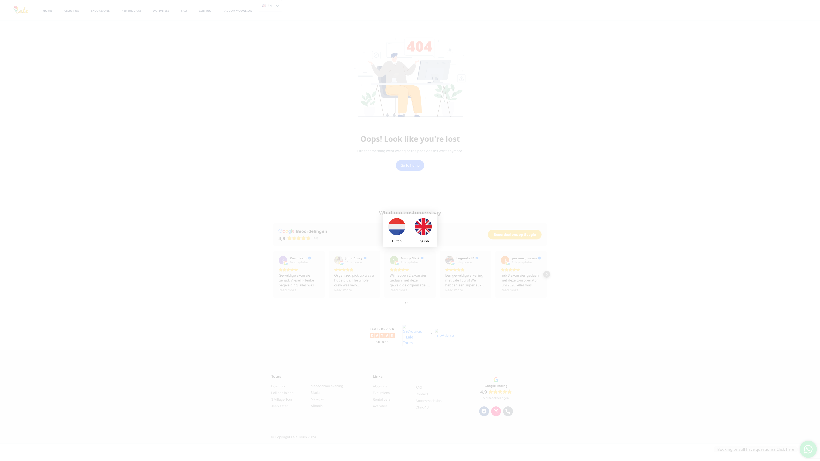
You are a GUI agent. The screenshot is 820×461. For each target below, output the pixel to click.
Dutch (396, 241)
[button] (430, 219)
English (423, 241)
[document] (410, 230)
